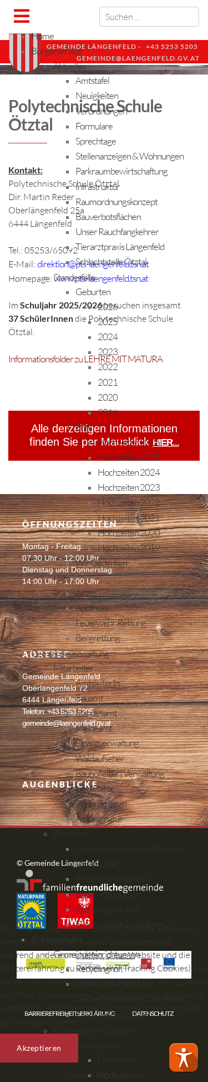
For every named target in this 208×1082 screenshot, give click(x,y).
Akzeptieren (39, 1048)
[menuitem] (42, 36)
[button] (183, 1057)
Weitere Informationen (104, 1075)
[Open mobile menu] (21, 15)
